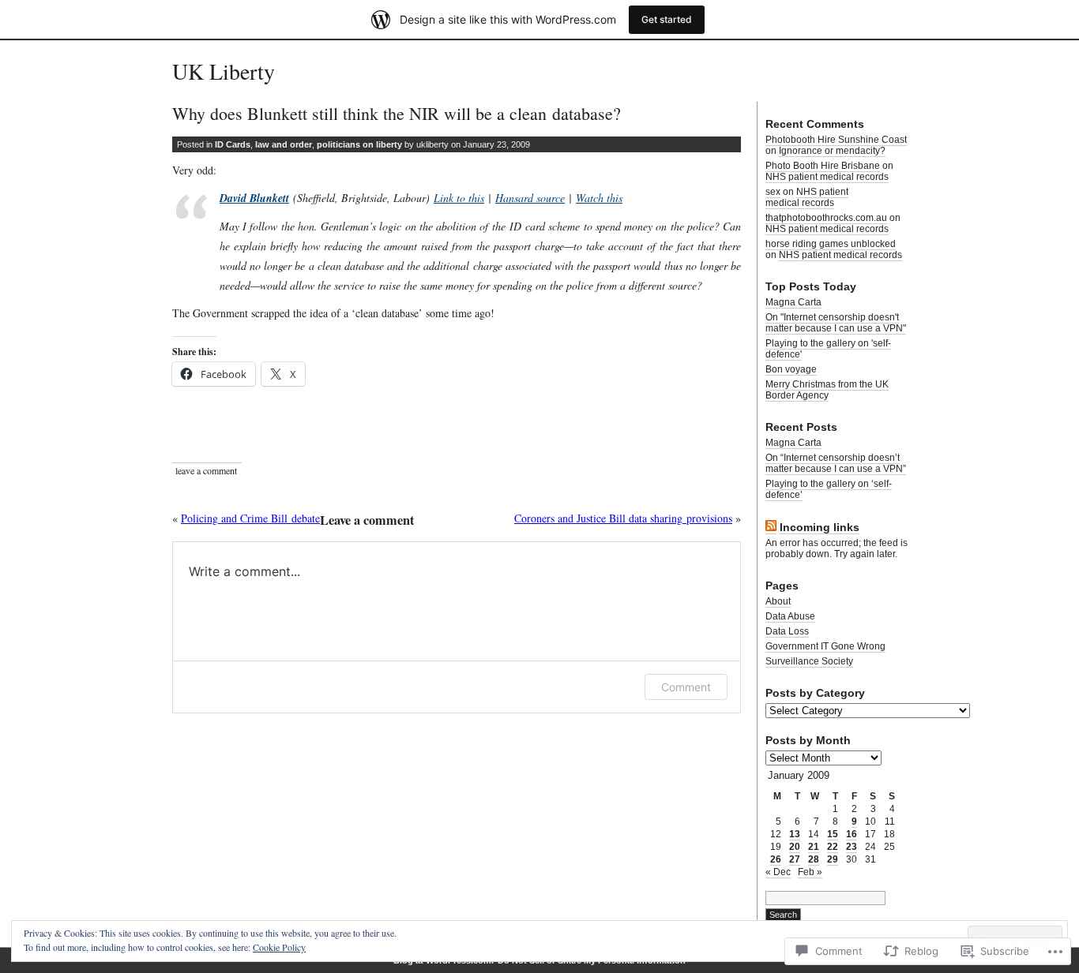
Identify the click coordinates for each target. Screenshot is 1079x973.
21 (813, 846)
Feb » (810, 872)
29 (832, 859)
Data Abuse (790, 616)
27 (794, 859)
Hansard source (530, 197)
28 (813, 859)
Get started (666, 19)
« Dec (778, 872)
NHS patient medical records (827, 176)
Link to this (459, 197)
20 (794, 846)
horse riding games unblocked (830, 243)
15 (832, 834)
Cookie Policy (279, 947)
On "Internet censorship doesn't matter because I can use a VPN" (835, 323)
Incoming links (819, 527)
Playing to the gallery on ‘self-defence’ (828, 489)
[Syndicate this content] (770, 527)
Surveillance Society (809, 661)
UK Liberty (223, 71)
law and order (283, 144)
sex (772, 191)
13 (794, 834)
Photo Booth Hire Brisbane (822, 165)
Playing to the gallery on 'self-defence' (828, 349)
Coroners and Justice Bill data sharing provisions (623, 518)
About (778, 601)
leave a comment (206, 470)
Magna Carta (793, 302)
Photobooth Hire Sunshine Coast (836, 139)
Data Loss (787, 631)
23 (851, 846)
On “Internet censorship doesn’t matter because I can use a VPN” (835, 463)
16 (851, 834)
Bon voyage (791, 369)
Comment (686, 687)
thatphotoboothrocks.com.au (826, 217)
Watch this (599, 197)
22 (832, 846)
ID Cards (232, 144)
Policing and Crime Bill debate (250, 518)
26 (775, 859)
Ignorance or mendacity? (832, 150)
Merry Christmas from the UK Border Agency (827, 390)
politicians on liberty (359, 144)
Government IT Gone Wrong (825, 646)
